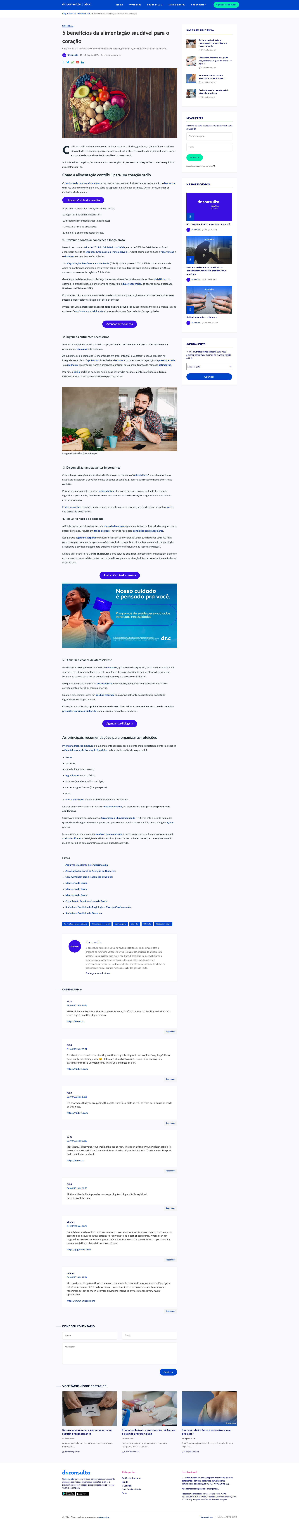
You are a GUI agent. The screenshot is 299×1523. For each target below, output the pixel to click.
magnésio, (72, 365)
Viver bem (135, 4)
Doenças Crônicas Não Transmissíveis (106, 252)
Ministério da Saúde (76, 883)
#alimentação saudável (101, 924)
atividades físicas (71, 838)
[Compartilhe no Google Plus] (77, 62)
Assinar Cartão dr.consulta (120, 575)
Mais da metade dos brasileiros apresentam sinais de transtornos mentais (206, 270)
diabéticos (159, 279)
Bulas (124, 1493)
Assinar (194, 157)
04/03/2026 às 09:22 (77, 1226)
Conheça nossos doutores (98, 973)
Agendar (209, 376)
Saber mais (197, 4)
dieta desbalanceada (115, 526)
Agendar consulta (226, 4)
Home (119, 4)
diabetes (69, 256)
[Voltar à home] (76, 1472)
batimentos (165, 365)
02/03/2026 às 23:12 (77, 1141)
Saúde (125, 1482)
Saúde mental (177, 4)
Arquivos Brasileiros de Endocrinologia (86, 865)
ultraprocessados (112, 806)
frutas (68, 757)
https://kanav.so (75, 1021)
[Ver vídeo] (209, 207)
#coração (134, 924)
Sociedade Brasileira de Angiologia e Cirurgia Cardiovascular (98, 907)
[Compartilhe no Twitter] (67, 62)
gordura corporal (86, 537)
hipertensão (167, 252)
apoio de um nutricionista (89, 311)
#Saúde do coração (163, 924)
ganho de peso (101, 531)
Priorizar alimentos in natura (78, 746)
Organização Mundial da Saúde (118, 818)
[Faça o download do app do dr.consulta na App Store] (82, 1493)
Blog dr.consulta (69, 14)
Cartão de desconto (131, 1478)
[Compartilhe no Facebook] (63, 62)
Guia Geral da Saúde (131, 1489)
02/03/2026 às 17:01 (77, 1097)
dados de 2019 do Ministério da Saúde (104, 247)
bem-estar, (170, 183)
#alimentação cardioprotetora (75, 924)
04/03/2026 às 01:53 (77, 1188)
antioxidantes (106, 491)
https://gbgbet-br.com (79, 1249)
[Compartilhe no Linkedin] (82, 62)
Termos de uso (206, 1517)
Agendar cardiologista (119, 723)
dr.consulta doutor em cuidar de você (208, 224)
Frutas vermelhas (71, 507)
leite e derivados (74, 799)
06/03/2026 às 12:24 (77, 1277)
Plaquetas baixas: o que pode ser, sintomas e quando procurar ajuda (215, 61)
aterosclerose (104, 683)
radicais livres (140, 475)
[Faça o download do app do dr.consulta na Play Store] (68, 1493)
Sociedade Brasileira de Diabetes (83, 913)
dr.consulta (73, 55)
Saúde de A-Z (154, 4)
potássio (92, 360)
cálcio (77, 372)
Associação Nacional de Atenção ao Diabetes (90, 871)
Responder (170, 1032)
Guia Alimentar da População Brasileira (85, 750)
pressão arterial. (167, 360)
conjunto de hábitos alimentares (82, 183)
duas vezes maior (131, 284)
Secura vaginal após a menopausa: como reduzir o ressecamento (213, 43)
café (169, 507)
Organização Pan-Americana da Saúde (86, 901)
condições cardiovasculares (148, 531)
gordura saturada (105, 695)
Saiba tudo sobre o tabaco (201, 317)
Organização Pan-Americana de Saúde (88, 263)
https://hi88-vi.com (77, 1069)
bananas (119, 360)
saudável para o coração (108, 834)
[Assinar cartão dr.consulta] (83, 200)
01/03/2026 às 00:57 (77, 1049)
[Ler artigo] (191, 43)
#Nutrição (147, 924)
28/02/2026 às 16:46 (77, 1005)
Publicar (168, 1372)
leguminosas (72, 775)
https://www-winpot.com (81, 1301)
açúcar (170, 822)
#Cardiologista (120, 924)
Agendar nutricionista (119, 324)
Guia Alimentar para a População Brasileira (88, 877)
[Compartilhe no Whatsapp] (72, 62)
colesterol (111, 667)
